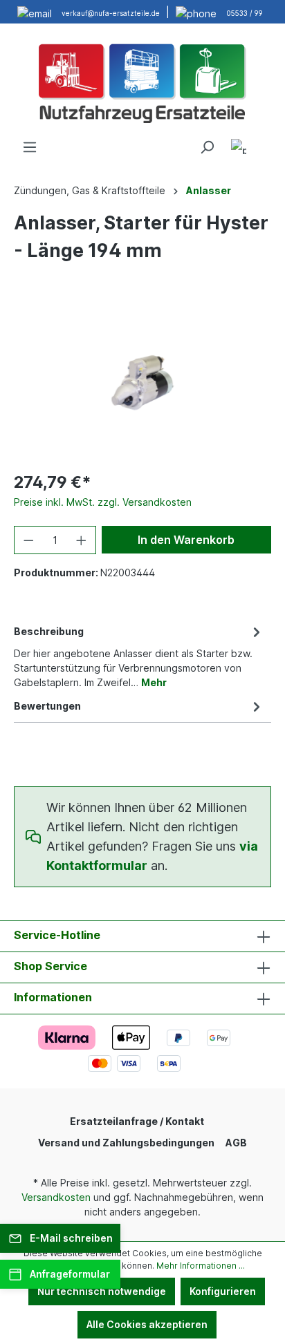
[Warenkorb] (263, 142)
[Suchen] (207, 147)
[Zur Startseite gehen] (142, 81)
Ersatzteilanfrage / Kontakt (137, 1121)
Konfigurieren (223, 1291)
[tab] (139, 655)
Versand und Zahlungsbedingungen (126, 1142)
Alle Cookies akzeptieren (147, 1324)
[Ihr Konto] (239, 149)
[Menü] (30, 147)
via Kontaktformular (152, 856)
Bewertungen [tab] (47, 706)
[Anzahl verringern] (28, 540)
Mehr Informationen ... (200, 1265)
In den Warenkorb (186, 540)
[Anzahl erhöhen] (81, 540)
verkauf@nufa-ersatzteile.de (111, 13)
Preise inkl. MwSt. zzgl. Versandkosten (103, 502)
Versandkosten (56, 1197)
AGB (236, 1142)
